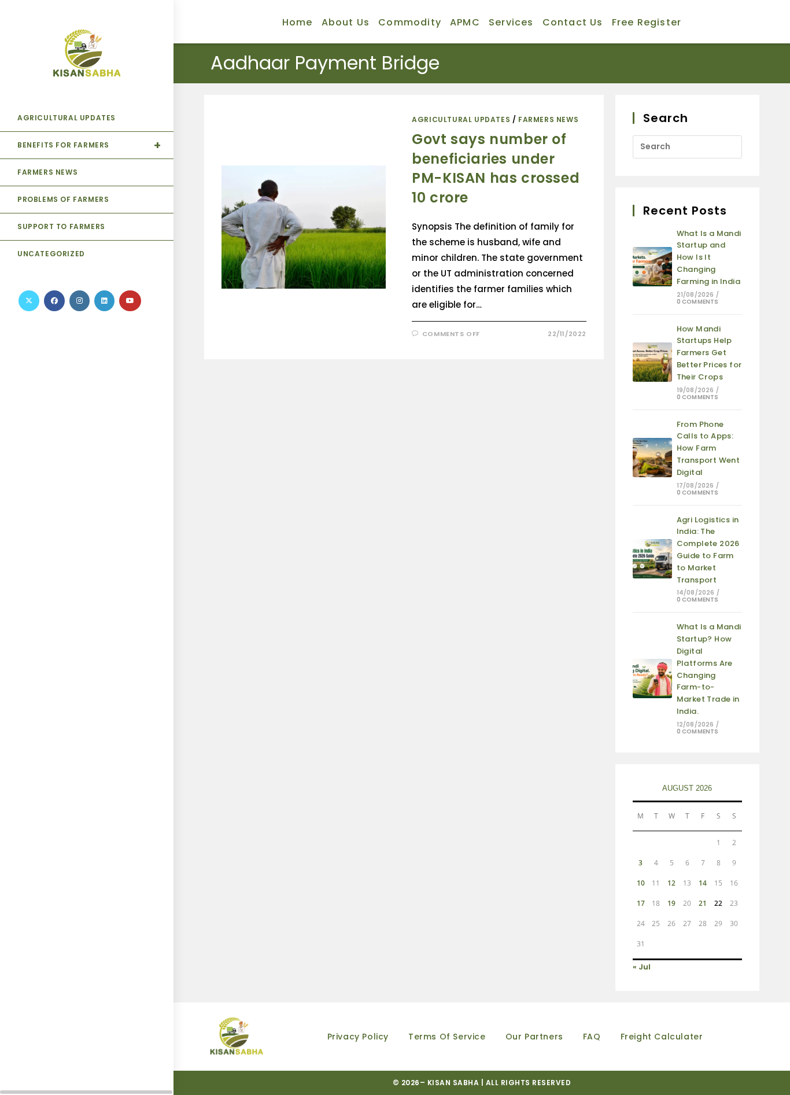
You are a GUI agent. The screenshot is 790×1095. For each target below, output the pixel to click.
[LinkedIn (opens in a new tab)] (104, 300)
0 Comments (698, 301)
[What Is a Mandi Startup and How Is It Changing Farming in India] (652, 266)
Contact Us (572, 22)
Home (297, 22)
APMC (465, 22)
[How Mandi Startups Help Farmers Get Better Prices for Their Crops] (652, 362)
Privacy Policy (358, 1036)
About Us (346, 22)
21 (703, 903)
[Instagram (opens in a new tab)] (79, 300)
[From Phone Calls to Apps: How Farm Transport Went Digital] (652, 457)
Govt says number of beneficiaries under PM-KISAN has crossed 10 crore (495, 168)
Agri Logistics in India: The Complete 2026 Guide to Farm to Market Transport (708, 549)
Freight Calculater (662, 1036)
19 (671, 903)
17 (641, 903)
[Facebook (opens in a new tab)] (54, 300)
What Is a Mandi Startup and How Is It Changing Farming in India (709, 257)
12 (671, 883)
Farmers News (548, 119)
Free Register (647, 22)
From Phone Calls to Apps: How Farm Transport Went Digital (708, 448)
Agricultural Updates (461, 119)
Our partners (534, 1036)
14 (703, 883)
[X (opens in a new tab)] (29, 300)
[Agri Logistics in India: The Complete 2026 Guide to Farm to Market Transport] (652, 558)
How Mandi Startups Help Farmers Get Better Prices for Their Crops (709, 352)
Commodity (409, 22)
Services (511, 22)
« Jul (642, 966)
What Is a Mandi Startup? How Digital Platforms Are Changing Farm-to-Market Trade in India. (709, 669)
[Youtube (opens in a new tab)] (130, 300)
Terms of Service (447, 1036)
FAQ (592, 1036)
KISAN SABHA (454, 1082)
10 (641, 883)
